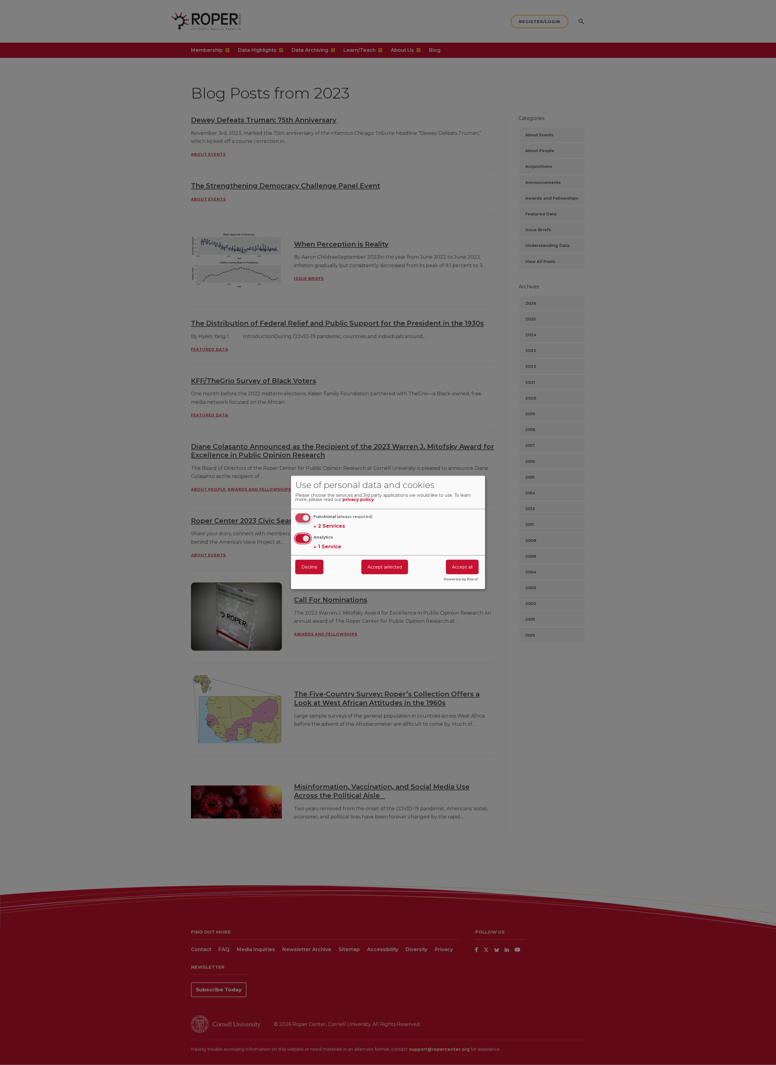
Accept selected (384, 566)
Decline (309, 566)
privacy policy (358, 499)
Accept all (462, 566)
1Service (327, 546)
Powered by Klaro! (461, 579)
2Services (329, 526)
